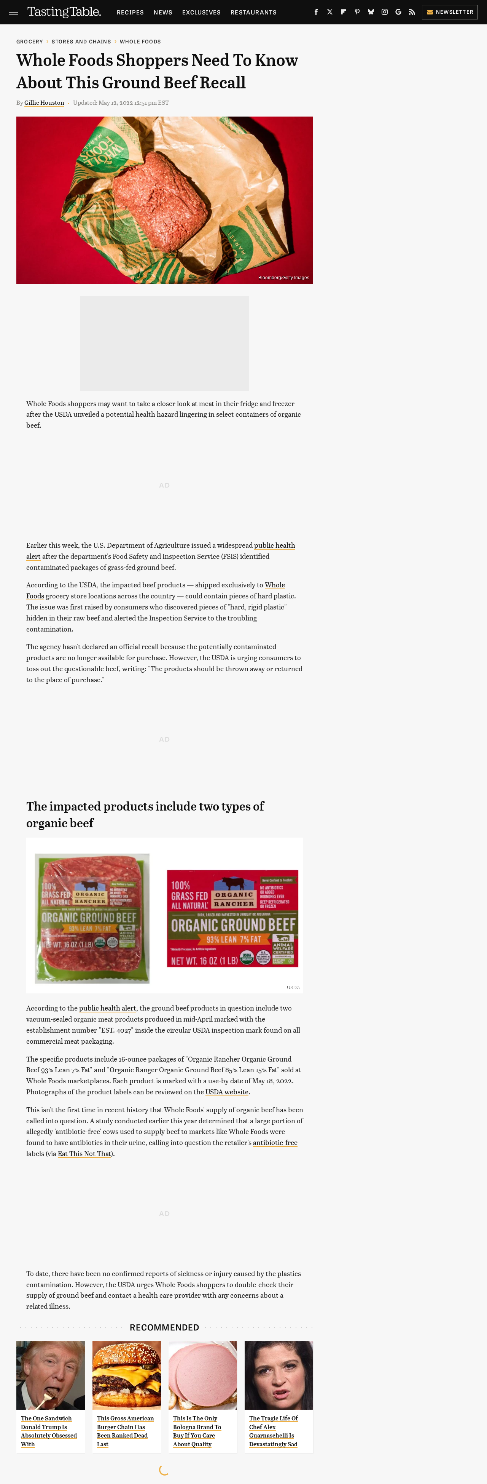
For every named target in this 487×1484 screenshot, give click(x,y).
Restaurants (254, 12)
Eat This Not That (84, 1153)
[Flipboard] (343, 13)
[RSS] (412, 13)
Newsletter (455, 11)
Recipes (130, 12)
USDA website (226, 1091)
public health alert (107, 1007)
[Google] (398, 13)
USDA (292, 987)
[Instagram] (384, 13)
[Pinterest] (357, 13)
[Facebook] (316, 13)
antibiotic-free (275, 1142)
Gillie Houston (44, 102)
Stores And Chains (81, 41)
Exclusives (201, 12)
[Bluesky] (371, 13)
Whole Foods (140, 41)
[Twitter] (330, 13)
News (163, 12)
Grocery (29, 41)
